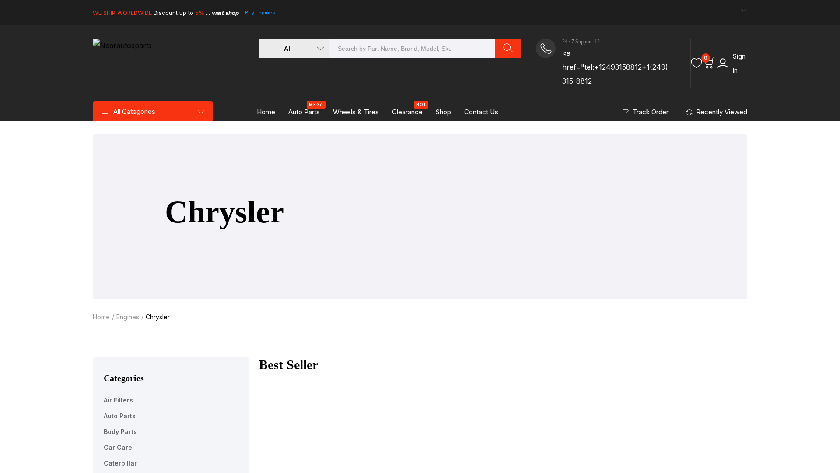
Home (266, 112)
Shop (443, 112)
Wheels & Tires (356, 112)
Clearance (409, 109)
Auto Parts (305, 109)
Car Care (118, 447)
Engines (127, 317)
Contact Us (481, 112)
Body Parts (120, 431)
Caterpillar (120, 463)
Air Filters (118, 400)
